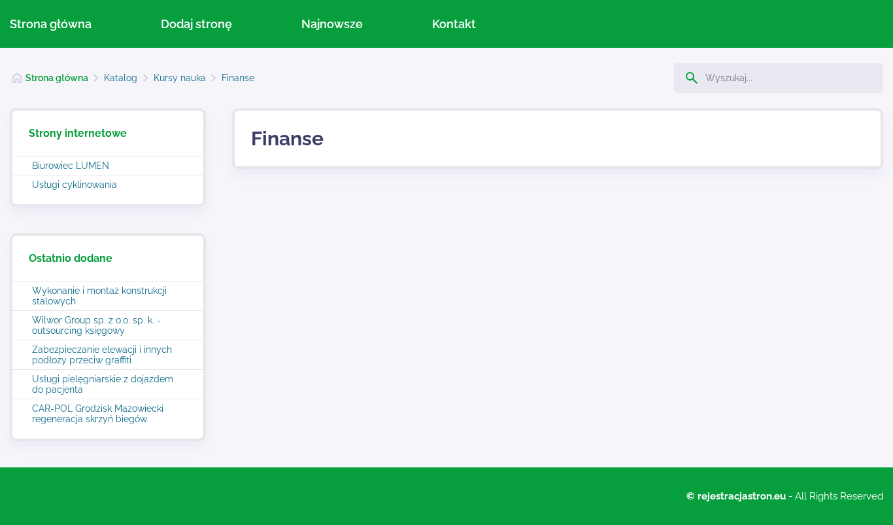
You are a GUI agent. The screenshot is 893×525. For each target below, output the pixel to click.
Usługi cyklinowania (74, 184)
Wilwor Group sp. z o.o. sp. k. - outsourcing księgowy (96, 325)
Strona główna (51, 24)
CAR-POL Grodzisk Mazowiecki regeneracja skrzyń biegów (97, 413)
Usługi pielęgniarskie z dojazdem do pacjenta (102, 384)
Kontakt (454, 24)
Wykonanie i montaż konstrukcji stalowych (99, 295)
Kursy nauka (180, 78)
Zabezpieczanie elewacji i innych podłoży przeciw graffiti (102, 354)
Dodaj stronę (196, 24)
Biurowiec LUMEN (70, 165)
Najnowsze (332, 24)
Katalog (120, 78)
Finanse (238, 78)
